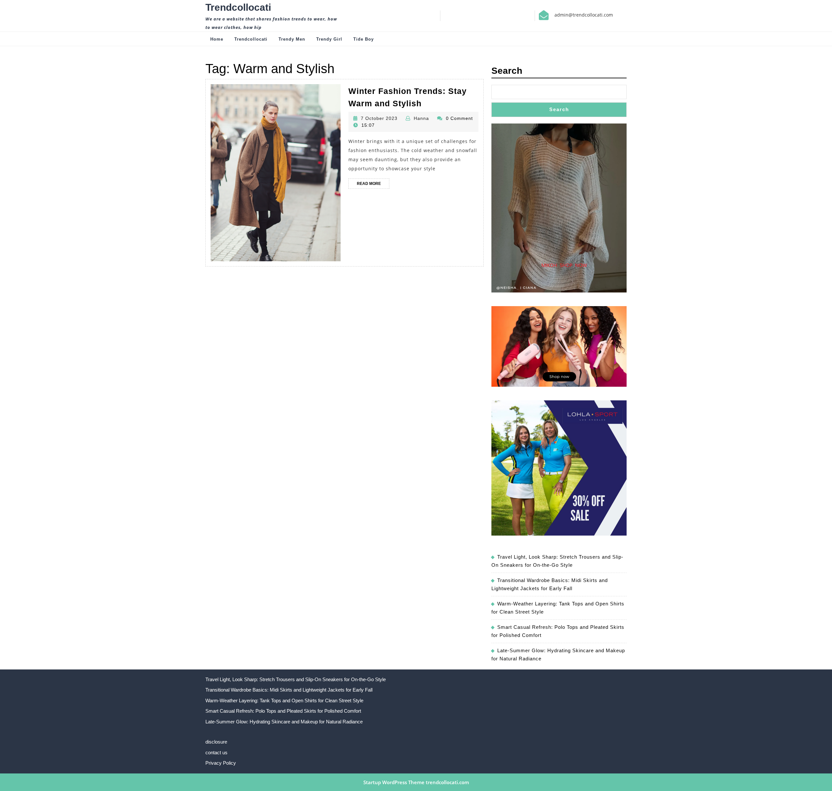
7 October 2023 (379, 118)
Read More (373, 185)
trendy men (292, 39)
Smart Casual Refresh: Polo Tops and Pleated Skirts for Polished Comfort (283, 711)
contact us (216, 752)
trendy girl (329, 39)
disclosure (216, 742)
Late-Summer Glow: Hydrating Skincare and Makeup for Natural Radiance (284, 721)
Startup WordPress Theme (393, 782)
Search (506, 71)
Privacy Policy (220, 763)
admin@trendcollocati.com (583, 15)
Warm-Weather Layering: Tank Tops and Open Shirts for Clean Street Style (284, 700)
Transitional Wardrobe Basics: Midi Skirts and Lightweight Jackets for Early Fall (288, 690)
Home (216, 39)
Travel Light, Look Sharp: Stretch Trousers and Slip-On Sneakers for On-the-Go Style (295, 679)
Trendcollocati (238, 7)
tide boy (363, 39)
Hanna (421, 118)
